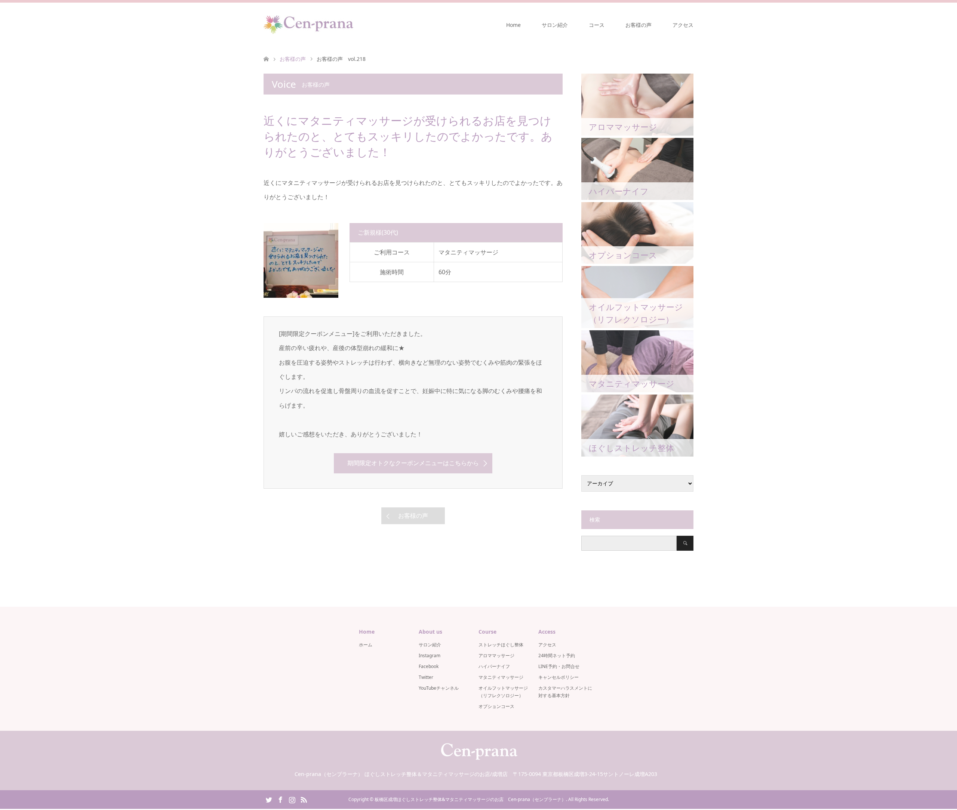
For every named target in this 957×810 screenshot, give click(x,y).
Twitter (426, 677)
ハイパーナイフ (494, 666)
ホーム (365, 644)
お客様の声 (638, 24)
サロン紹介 (555, 24)
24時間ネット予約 (556, 655)
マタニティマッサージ (500, 677)
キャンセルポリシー (558, 677)
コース (596, 24)
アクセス (683, 24)
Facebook (429, 666)
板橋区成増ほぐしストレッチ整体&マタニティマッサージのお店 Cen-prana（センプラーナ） (470, 799)
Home (513, 24)
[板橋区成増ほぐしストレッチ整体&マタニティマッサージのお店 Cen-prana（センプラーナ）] (308, 24)
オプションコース (496, 706)
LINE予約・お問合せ (558, 666)
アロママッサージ (496, 655)
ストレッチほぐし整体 (500, 644)
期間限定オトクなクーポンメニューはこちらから (413, 463)
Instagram (429, 655)
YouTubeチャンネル (439, 688)
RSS (303, 799)
